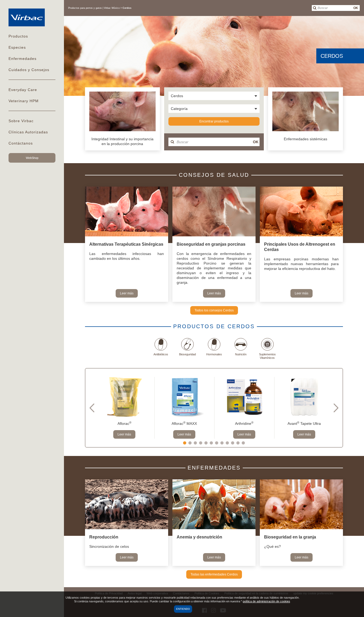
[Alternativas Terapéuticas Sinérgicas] (126, 212)
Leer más (127, 293)
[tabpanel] (124, 408)
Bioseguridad (187, 354)
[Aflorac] (124, 397)
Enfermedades (23, 58)
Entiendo (183, 608)
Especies (17, 47)
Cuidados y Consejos (29, 70)
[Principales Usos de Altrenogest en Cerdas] (301, 212)
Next (336, 407)
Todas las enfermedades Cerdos (214, 574)
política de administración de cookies (266, 601)
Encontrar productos (214, 121)
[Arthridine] (244, 397)
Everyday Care (23, 90)
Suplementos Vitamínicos (267, 356)
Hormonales (214, 354)
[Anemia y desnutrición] (214, 504)
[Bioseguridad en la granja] (301, 504)
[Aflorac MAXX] (184, 397)
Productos (18, 36)
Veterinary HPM (24, 101)
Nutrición (240, 354)
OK (355, 8)
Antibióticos (160, 354)
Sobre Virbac (21, 121)
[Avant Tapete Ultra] (304, 397)
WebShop (32, 157)
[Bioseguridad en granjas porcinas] (214, 212)
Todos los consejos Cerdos (214, 310)
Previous (92, 407)
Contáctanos (21, 143)
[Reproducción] (126, 504)
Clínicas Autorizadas (28, 132)
